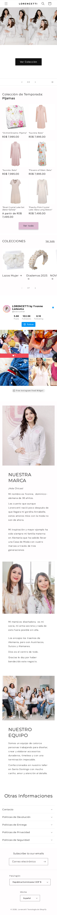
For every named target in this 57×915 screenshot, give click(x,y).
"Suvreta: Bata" (36, 133)
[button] (6, 3)
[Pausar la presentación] (53, 82)
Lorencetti (22, 909)
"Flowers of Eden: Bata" (40, 170)
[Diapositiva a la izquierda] (22, 288)
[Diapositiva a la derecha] (35, 288)
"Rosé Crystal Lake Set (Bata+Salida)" (13, 208)
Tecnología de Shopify (37, 909)
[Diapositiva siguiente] (35, 82)
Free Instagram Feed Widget (29, 391)
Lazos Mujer (10, 275)
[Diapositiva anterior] (22, 82)
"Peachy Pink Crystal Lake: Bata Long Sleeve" (40, 208)
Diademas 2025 (37, 275)
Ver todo (28, 225)
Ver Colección (28, 61)
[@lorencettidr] (7, 309)
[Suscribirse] (44, 861)
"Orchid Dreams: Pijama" (14, 133)
